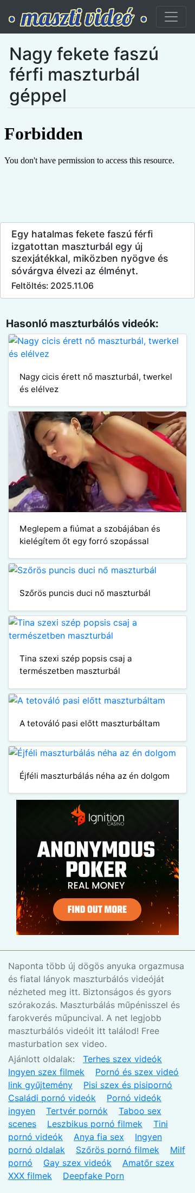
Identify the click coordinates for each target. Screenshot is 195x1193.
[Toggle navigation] (171, 17)
